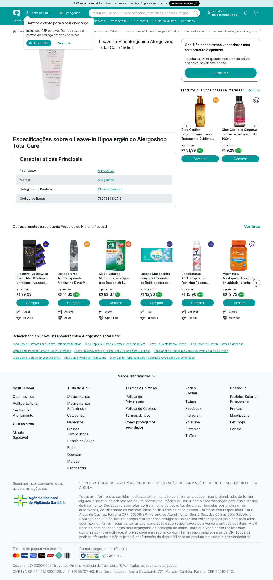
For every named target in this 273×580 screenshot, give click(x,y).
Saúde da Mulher (164, 21)
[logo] (16, 13)
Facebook (193, 408)
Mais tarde (64, 43)
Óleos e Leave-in (195, 31)
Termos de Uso (137, 415)
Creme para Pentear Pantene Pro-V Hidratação (42, 350)
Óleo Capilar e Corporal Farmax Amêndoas (216, 344)
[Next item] (256, 283)
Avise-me (220, 73)
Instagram (193, 415)
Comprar (200, 159)
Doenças (74, 454)
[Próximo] (254, 126)
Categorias (75, 415)
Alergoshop (106, 170)
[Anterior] (186, 126)
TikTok (190, 436)
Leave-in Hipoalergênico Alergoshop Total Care (242, 31)
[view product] (200, 111)
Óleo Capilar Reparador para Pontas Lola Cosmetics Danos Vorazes (152, 357)
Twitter (190, 402)
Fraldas (236, 408)
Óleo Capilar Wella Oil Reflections (85, 357)
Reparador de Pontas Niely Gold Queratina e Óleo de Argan (191, 350)
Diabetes (99, 21)
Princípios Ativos (80, 441)
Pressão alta (118, 21)
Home (20, 31)
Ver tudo (254, 90)
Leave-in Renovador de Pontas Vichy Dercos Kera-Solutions (112, 350)
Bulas (71, 448)
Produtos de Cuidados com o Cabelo (95, 31)
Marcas (73, 461)
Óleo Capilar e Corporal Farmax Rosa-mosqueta (115, 344)
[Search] (196, 13)
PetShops (238, 422)
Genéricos (188, 21)
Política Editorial (25, 403)
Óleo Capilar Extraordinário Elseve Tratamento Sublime (47, 344)
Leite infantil (140, 21)
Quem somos (23, 396)
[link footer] (90, 556)
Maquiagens (239, 415)
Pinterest (192, 429)
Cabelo (235, 429)
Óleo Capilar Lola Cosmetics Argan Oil (37, 357)
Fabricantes (76, 468)
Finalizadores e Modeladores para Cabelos (152, 31)
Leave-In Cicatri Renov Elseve (167, 344)
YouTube (192, 422)
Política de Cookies (140, 408)
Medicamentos (79, 396)
